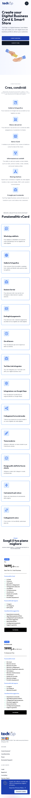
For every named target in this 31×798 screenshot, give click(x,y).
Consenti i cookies (21, 791)
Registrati (4, 772)
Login (2, 769)
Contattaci (4, 775)
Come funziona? (5, 751)
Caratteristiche (5, 754)
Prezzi (3, 757)
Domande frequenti (6, 760)
